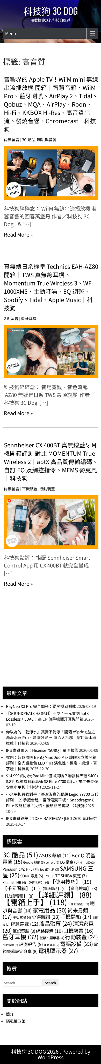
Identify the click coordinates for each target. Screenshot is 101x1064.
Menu (10, 33)
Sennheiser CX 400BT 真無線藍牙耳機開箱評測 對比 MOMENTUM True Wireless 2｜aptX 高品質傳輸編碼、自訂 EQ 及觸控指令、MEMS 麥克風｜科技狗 (51, 461)
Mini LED (87, 862)
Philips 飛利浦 (47, 869)
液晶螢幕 (55, 923)
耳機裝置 (30, 488)
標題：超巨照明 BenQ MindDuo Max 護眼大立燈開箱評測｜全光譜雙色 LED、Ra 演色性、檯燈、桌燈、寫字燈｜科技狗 (51, 762)
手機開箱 (75, 916)
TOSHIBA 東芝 (71, 875)
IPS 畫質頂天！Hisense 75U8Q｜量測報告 (42, 750)
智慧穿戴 (24, 923)
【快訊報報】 (18, 896)
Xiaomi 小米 (14, 882)
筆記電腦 (24, 931)
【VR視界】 (38, 882)
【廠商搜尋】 (81, 888)
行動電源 (10, 945)
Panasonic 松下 (18, 869)
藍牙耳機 (29, 318)
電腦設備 (76, 943)
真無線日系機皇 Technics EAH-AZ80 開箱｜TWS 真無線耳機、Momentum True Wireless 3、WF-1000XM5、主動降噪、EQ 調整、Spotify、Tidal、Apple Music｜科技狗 (51, 287)
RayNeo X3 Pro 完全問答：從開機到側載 (41, 706)
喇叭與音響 (46, 139)
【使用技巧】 (70, 881)
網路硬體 (49, 931)
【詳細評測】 (63, 894)
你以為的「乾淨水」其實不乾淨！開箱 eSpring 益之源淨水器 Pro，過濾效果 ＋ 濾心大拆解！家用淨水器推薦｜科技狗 (51, 737)
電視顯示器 (58, 950)
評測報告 (31, 944)
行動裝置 (47, 488)
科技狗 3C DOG (50, 10)
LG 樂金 (69, 862)
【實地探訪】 (53, 888)
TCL (49, 876)
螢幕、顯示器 (51, 937)
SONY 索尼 (31, 875)
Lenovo (52, 862)
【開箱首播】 (78, 904)
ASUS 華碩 (55, 855)
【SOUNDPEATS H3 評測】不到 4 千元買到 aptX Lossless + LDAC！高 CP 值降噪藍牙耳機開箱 (47, 716)
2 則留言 (11, 318)
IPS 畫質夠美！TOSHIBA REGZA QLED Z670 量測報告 (52, 818)
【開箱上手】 (35, 901)
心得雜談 (46, 916)
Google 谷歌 (34, 862)
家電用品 (49, 910)
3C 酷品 (28, 139)
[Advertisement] (41, 646)
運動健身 (51, 945)
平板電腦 (22, 917)
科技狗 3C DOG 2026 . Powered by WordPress (50, 1054)
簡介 (10, 1014)
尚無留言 (11, 139)
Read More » (18, 234)
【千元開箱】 (21, 888)
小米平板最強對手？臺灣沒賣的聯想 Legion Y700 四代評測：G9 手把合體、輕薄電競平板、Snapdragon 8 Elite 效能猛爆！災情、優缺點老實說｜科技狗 (52, 799)
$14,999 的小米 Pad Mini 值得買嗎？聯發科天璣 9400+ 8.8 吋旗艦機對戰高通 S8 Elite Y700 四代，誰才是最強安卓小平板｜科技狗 (52, 781)
